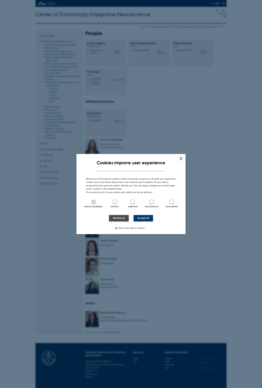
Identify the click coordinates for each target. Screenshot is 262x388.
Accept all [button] (143, 218)
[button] (131, 228)
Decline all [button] (119, 218)
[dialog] (131, 194)
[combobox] (181, 158)
